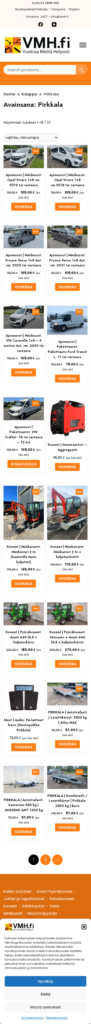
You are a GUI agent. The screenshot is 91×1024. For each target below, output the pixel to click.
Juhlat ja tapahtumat (24, 898)
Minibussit (13, 913)
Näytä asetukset (45, 1007)
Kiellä (45, 994)
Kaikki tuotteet (18, 891)
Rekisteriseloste (56, 1018)
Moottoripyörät (42, 913)
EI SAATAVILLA (23, 464)
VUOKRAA (23, 206)
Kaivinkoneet (61, 898)
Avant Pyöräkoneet (54, 891)
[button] (84, 927)
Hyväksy (45, 981)
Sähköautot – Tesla (40, 906)
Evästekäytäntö (32, 1018)
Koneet (10, 906)
